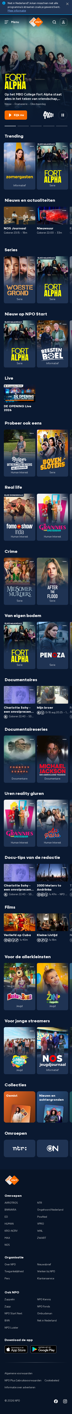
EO (6, 1217)
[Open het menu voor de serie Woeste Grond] (31, 260)
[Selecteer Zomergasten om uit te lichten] (49, 124)
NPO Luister (11, 1327)
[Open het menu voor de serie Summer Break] (31, 1031)
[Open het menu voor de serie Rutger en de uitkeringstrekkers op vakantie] (31, 433)
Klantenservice (45, 1278)
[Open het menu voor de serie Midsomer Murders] (31, 561)
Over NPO (10, 1264)
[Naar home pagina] (36, 22)
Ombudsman (44, 1313)
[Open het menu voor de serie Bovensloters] (64, 433)
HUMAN (9, 1223)
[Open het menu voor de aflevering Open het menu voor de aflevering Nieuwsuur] (64, 210)
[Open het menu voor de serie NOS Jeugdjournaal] (64, 1031)
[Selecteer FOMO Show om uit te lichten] (36, 124)
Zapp (8, 1306)
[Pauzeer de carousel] (62, 115)
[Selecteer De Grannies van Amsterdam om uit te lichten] (23, 124)
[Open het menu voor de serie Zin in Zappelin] (64, 967)
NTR (39, 1203)
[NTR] (19, 1148)
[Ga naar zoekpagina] (54, 22)
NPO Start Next (13, 1313)
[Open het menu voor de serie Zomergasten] (31, 146)
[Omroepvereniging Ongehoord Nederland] (52, 1148)
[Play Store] (43, 1349)
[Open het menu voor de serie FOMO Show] (31, 497)
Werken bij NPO (46, 1271)
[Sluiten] (67, 4)
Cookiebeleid (52, 1380)
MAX (7, 1238)
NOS (7, 1245)
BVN (7, 1320)
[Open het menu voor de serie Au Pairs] (64, 803)
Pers (7, 1278)
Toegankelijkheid (14, 1271)
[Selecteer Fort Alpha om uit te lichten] (10, 124)
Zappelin (10, 1299)
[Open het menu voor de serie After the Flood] (64, 561)
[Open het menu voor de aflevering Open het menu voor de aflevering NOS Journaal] (31, 210)
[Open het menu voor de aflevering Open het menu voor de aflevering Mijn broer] (64, 690)
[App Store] (16, 1349)
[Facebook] (56, 1402)
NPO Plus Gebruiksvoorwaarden (23, 1380)
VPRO (40, 1223)
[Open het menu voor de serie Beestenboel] (64, 324)
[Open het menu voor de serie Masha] (31, 967)
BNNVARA (10, 1209)
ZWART (41, 1238)
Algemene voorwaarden (18, 1373)
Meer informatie (17, 10)
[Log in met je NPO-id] (63, 22)
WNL (40, 1231)
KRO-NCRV (11, 1231)
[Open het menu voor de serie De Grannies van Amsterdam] (64, 497)
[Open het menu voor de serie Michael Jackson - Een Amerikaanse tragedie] (64, 739)
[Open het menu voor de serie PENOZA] (64, 625)
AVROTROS (11, 1203)
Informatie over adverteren (20, 1387)
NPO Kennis (44, 1299)
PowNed (42, 1217)
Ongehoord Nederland (50, 1209)
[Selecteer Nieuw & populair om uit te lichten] (61, 124)
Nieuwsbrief (44, 1264)
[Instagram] (65, 1402)
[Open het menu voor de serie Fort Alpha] (64, 146)
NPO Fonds (43, 1306)
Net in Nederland (47, 1320)
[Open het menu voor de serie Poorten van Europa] (31, 739)
